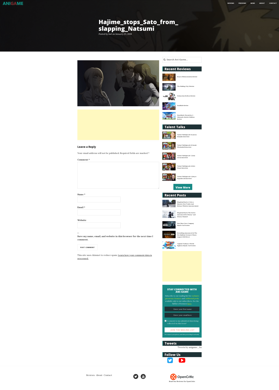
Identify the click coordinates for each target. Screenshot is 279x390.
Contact (273, 3)
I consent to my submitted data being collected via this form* (182, 322)
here (189, 304)
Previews (242, 3)
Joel (110, 34)
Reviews (231, 3)
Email (81, 207)
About (262, 3)
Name (81, 194)
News (253, 3)
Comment (83, 159)
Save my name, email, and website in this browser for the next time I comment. (115, 238)
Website (81, 220)
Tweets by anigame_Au (190, 347)
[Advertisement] (118, 125)
